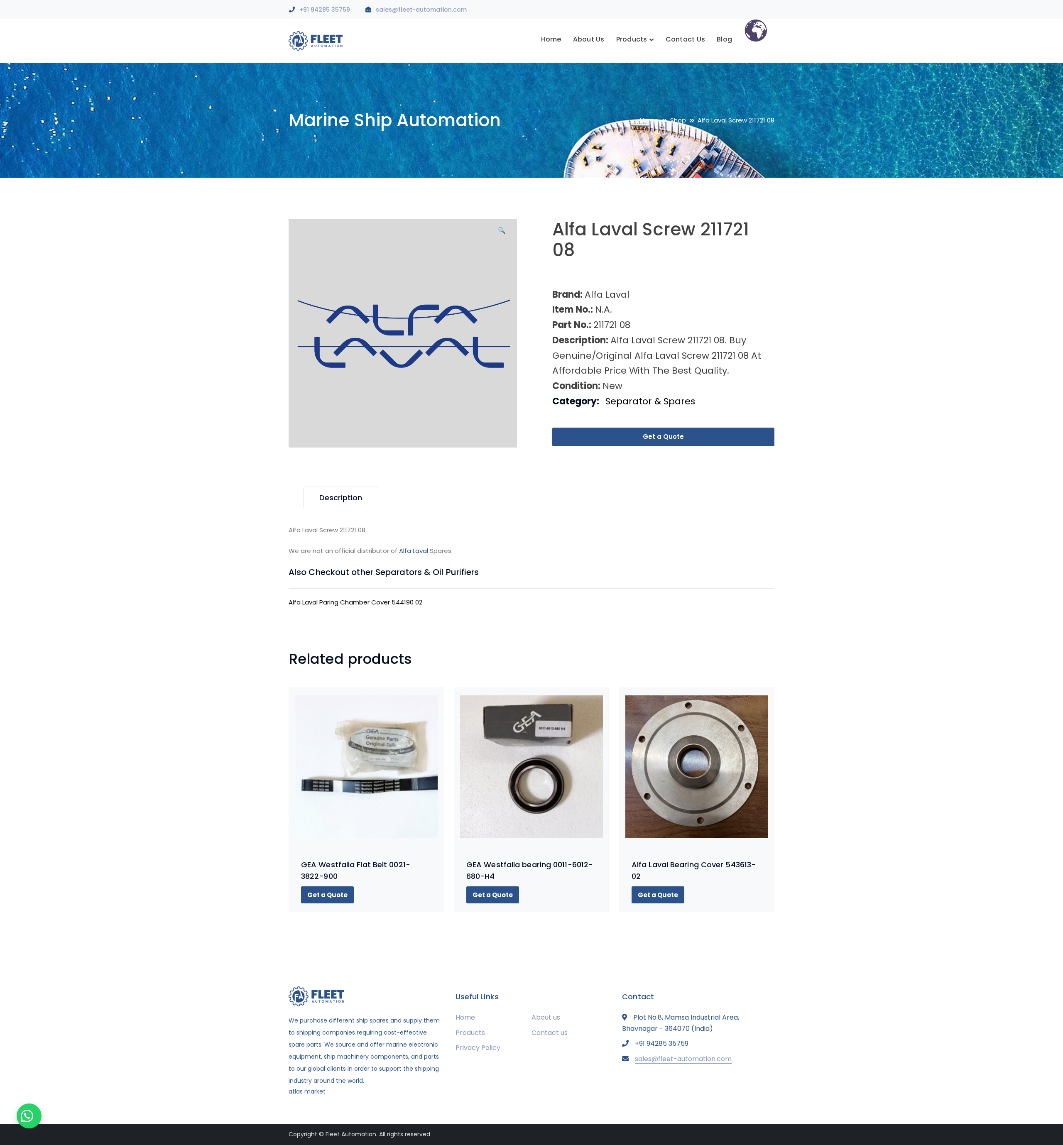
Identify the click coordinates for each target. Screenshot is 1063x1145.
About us (546, 1017)
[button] (501, 233)
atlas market (307, 1091)
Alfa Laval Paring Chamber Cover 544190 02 (355, 602)
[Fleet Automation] (316, 40)
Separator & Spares (650, 401)
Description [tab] (340, 497)
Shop (678, 120)
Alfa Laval (413, 550)
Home (649, 120)
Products (470, 1032)
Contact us (550, 1032)
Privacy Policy (478, 1047)
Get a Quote (663, 436)
